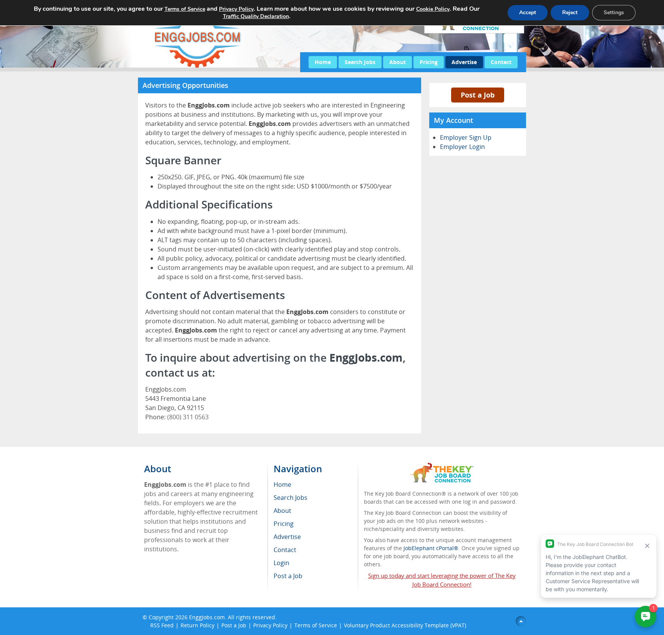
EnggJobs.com (207, 617)
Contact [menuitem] (285, 550)
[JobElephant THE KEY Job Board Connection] (442, 466)
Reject (570, 12)
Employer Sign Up (465, 137)
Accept (527, 12)
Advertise (464, 62)
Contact (501, 62)
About (397, 62)
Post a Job (478, 94)
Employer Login (462, 146)
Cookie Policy (433, 9)
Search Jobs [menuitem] (290, 497)
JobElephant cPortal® (430, 548)
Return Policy (197, 625)
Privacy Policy (270, 625)
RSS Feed (162, 625)
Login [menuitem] (281, 563)
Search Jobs (360, 62)
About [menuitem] (282, 510)
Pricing (429, 62)
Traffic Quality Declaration (256, 16)
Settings (614, 12)
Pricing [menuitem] (284, 523)
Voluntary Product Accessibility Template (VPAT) (405, 625)
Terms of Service (315, 625)
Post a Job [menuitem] (288, 576)
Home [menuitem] (282, 484)
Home (323, 62)
